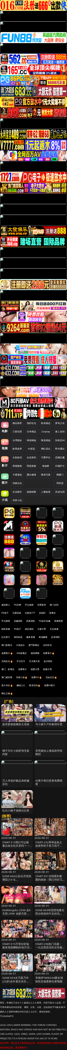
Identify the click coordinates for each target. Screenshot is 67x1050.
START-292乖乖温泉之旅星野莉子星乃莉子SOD (48, 845)
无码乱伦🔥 (7, 661)
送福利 (42, 612)
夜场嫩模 (43, 637)
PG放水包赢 (44, 620)
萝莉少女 (60, 423)
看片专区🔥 (7, 685)
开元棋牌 (29, 604)
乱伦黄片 (5, 637)
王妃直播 (54, 629)
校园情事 (31, 491)
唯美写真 (46, 474)
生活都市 (17, 491)
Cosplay (45, 431)
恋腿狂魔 (60, 457)
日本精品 (31, 431)
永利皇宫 (47, 645)
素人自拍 (60, 431)
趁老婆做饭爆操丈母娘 (15, 724)
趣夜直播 (30, 637)
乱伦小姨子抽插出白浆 (15, 810)
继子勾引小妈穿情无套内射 (15, 752)
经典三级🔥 (22, 677)
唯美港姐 (46, 440)
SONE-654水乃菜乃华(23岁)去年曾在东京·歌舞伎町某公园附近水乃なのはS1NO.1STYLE (16, 983)
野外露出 (60, 448)
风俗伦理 (60, 491)
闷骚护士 (60, 465)
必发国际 (55, 637)
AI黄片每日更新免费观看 (49, 782)
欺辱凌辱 (17, 448)
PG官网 (17, 604)
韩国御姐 (31, 440)
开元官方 (21, 661)
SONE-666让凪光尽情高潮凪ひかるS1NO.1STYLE (16, 879)
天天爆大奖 (34, 661)
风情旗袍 (17, 465)
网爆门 (59, 474)
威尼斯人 (5, 604)
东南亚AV (60, 440)
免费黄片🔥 (48, 653)
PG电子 (5, 612)
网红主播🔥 (7, 693)
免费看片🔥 (7, 653)
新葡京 (52, 612)
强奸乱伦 (31, 423)
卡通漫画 (17, 474)
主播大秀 (41, 629)
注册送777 (30, 612)
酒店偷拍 (29, 629)
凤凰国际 (30, 620)
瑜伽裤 (45, 465)
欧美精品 (46, 423)
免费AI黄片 (49, 685)
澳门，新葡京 (7, 669)
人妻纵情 (46, 491)
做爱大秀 (35, 669)
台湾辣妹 (17, 440)
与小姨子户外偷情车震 (49, 724)
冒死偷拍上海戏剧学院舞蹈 (49, 752)
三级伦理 (17, 431)
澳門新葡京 (33, 645)
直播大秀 (47, 669)
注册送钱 (17, 612)
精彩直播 (5, 629)
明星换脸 (31, 465)
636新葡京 (22, 653)
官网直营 (41, 604)
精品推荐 (17, 423)
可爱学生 (46, 457)
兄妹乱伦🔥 (51, 677)
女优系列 (31, 457)
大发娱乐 (20, 645)
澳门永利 (54, 604)
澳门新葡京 (6, 645)
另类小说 (17, 500)
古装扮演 (17, 457)
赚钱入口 (21, 685)
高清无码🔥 (34, 685)
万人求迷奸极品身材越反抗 (15, 782)
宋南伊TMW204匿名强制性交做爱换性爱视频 (49, 979)
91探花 (31, 448)
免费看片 (22, 669)
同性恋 (59, 483)
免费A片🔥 (36, 677)
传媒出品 (17, 483)
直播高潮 (58, 620)
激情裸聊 (35, 653)
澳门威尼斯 (6, 677)
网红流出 (46, 448)
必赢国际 (18, 620)
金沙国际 (48, 661)
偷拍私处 (18, 637)
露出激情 (31, 474)
